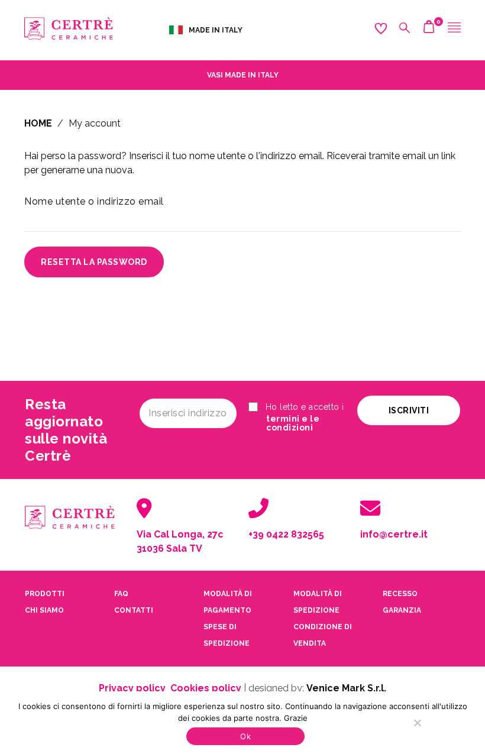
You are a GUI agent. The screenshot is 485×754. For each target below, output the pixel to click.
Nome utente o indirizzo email (94, 201)
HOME (38, 123)
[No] (417, 723)
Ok (245, 736)
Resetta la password (94, 262)
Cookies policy (205, 688)
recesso (400, 594)
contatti (133, 610)
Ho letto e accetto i (303, 417)
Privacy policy (132, 688)
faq (121, 594)
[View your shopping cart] (429, 29)
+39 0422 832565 (286, 534)
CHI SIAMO (44, 610)
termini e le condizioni (292, 423)
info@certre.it (394, 534)
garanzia (402, 610)
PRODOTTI (44, 594)
